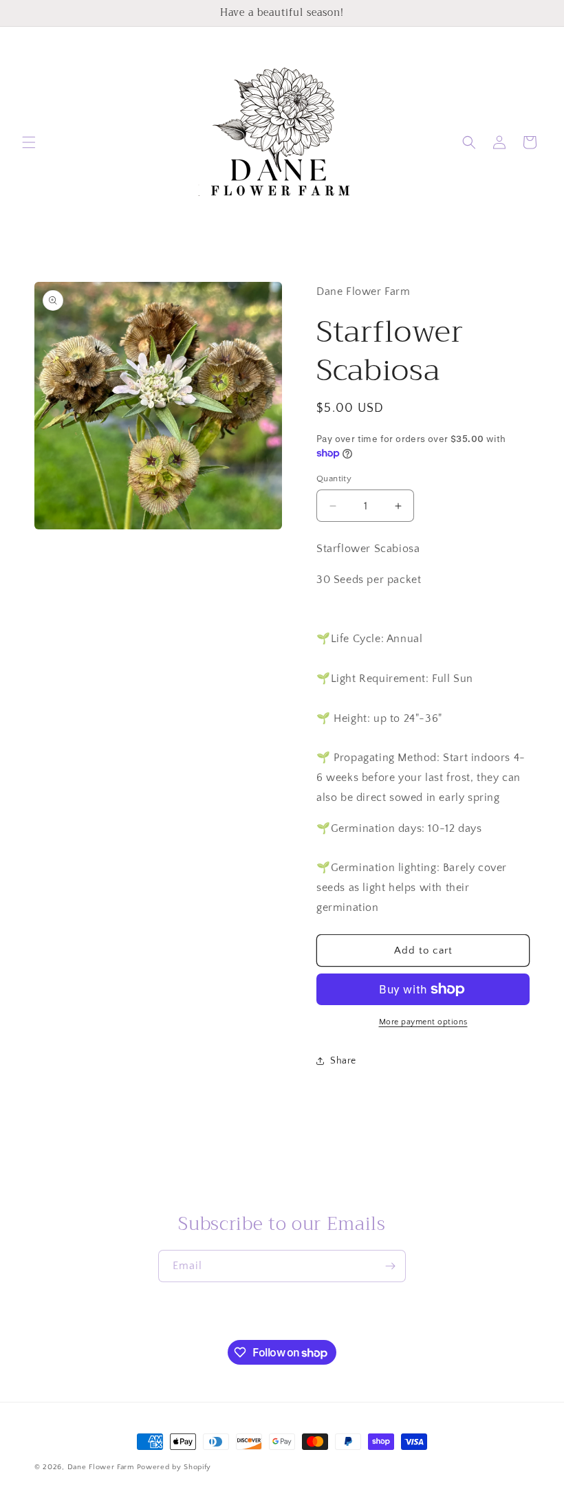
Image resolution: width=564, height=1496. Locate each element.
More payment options (423, 1022)
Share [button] (343, 1060)
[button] (29, 142)
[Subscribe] (390, 1266)
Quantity (333, 478)
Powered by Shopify (174, 1467)
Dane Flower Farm (100, 1467)
